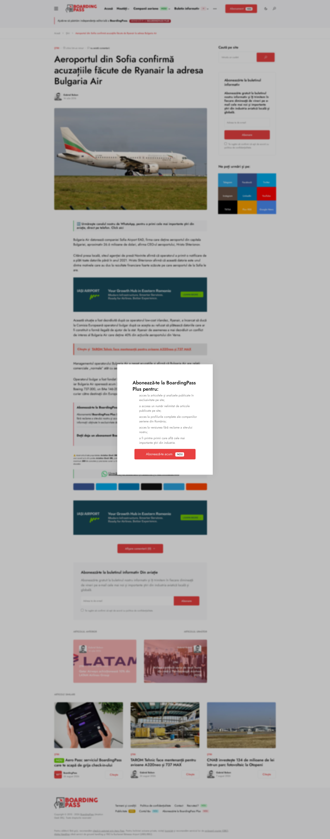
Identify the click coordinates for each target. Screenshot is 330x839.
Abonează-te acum (164, 454)
